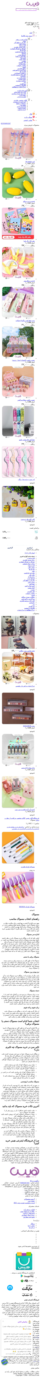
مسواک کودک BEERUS (27, 907)
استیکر (23, 53)
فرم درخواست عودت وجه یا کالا (24, 1203)
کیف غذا (23, 58)
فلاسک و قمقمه (20, 85)
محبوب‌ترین (10, 827)
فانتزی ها (23, 71)
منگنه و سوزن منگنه (28, 597)
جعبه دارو (23, 95)
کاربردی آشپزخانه (20, 92)
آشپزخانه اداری (22, 90)
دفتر (33, 571)
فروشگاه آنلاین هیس (32, 818)
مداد (24, 41)
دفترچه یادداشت (20, 52)
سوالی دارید (28, 117)
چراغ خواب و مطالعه (19, 87)
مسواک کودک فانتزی (28, 867)
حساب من (31, 1201)
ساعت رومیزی (21, 81)
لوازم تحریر (31, 558)
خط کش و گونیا (21, 56)
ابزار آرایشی (22, 109)
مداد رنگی (31, 567)
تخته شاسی (22, 79)
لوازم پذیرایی (21, 97)
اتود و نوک (22, 45)
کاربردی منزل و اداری (19, 94)
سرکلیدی (23, 84)
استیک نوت (22, 55)
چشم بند (23, 105)
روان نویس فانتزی (20, 47)
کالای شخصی (20, 818)
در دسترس (15, 829)
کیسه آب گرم (21, 106)
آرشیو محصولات (29, 1199)
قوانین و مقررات (29, 1209)
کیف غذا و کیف (30, 586)
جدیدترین (36, 829)
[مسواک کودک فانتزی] (18, 863)
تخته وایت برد (21, 78)
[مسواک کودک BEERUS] (18, 903)
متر (25, 82)
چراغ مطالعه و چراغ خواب (26, 610)
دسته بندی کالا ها (26, 36)
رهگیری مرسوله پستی (27, 1211)
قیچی (24, 67)
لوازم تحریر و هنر (21, 39)
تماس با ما (31, 1225)
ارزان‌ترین (29, 829)
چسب (24, 61)
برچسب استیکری (20, 73)
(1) (30, 553)
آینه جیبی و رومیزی (19, 102)
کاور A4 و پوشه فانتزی (18, 75)
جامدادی (23, 76)
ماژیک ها (23, 50)
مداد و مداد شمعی (29, 564)
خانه (30, 33)
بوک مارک (22, 64)
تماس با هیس (28, 120)
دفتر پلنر (32, 575)
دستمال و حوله (21, 103)
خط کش (32, 584)
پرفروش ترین (19, 827)
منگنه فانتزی (22, 68)
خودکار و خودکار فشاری (18, 49)
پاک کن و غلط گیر (20, 42)
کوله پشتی (22, 59)
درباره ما (32, 1227)
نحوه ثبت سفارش (29, 1217)
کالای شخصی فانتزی (20, 100)
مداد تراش (22, 44)
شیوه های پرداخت (29, 1213)
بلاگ (30, 114)
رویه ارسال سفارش (28, 1215)
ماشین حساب (21, 65)
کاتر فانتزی (22, 62)
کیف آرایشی (22, 108)
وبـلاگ (33, 1224)
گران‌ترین (22, 829)
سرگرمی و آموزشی (19, 70)
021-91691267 (24, 1183)
